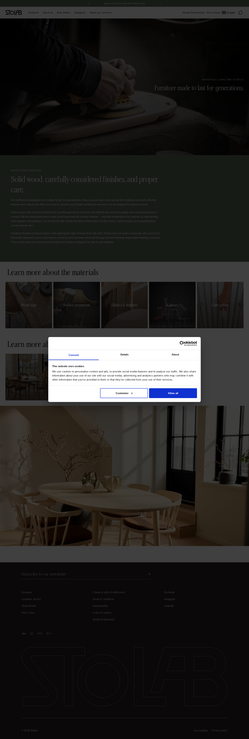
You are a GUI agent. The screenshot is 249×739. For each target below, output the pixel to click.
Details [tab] (124, 354)
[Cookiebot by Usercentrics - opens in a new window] (182, 343)
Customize (122, 393)
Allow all (173, 393)
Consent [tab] (74, 355)
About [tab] (175, 354)
